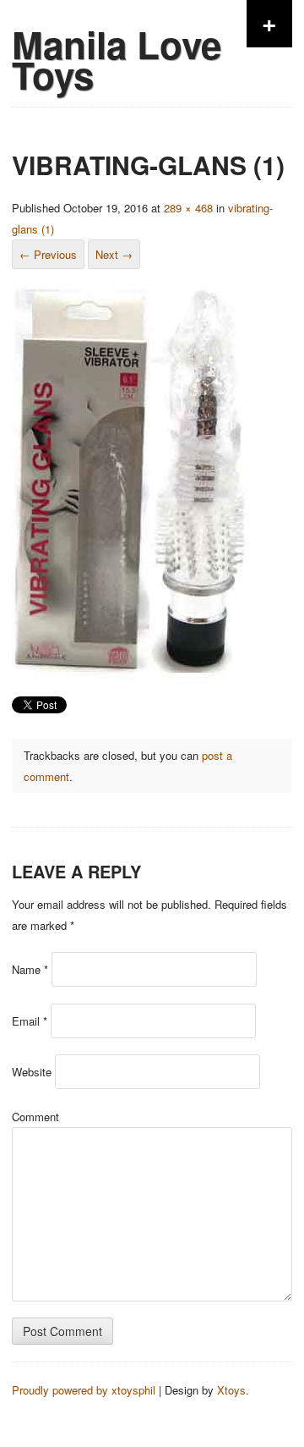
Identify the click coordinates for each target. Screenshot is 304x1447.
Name (30, 969)
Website (32, 1072)
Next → (114, 254)
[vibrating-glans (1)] (134, 677)
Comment (35, 1117)
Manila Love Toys (116, 59)
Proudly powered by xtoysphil (83, 1390)
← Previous (48, 254)
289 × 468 (188, 208)
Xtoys (231, 1390)
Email (29, 1021)
